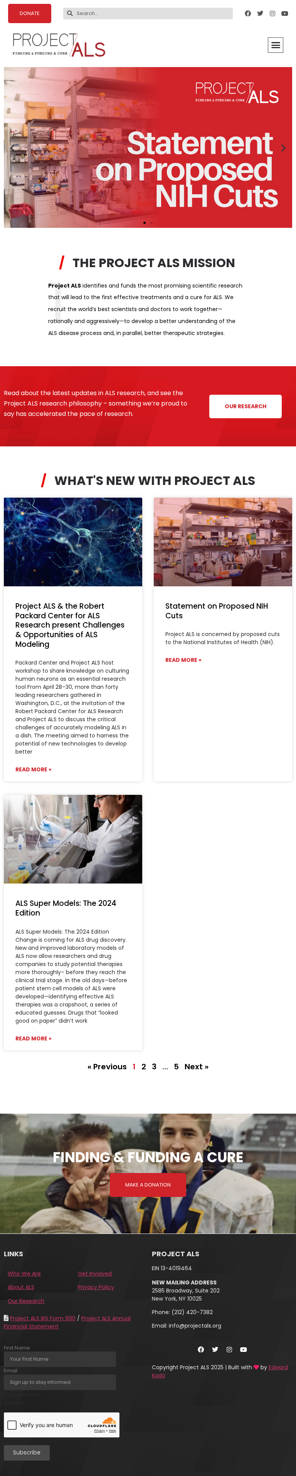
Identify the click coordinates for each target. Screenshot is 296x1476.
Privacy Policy (96, 1287)
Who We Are (24, 1273)
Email (10, 1370)
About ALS (21, 1287)
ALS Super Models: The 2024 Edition (65, 908)
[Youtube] (285, 13)
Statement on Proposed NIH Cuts (216, 611)
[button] (275, 45)
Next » (197, 1066)
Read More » (33, 769)
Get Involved (95, 1273)
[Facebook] (248, 13)
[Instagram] (272, 13)
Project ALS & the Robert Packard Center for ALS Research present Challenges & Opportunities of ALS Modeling (69, 625)
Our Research (26, 1301)
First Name (17, 1347)
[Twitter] (260, 13)
